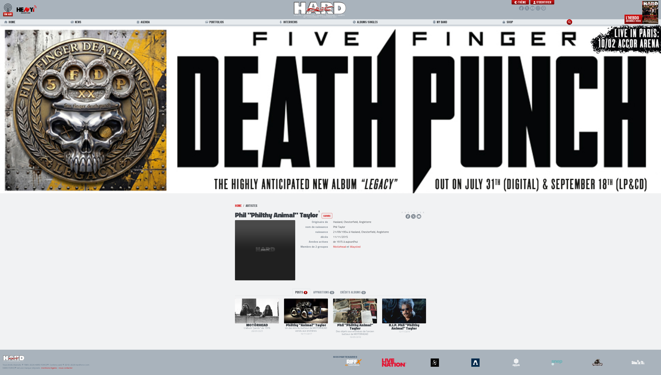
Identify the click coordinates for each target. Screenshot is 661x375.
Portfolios (216, 22)
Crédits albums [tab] (352, 292)
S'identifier (543, 2)
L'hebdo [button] (633, 19)
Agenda (145, 22)
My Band (442, 22)
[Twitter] (527, 8)
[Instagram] (538, 8)
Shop (510, 22)
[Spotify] (543, 8)
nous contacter (65, 367)
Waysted (355, 247)
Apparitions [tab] (323, 292)
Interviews (290, 22)
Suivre (327, 216)
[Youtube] (532, 8)
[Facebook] (521, 8)
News (78, 22)
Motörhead (339, 247)
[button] (520, 2)
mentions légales (49, 367)
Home (12, 22)
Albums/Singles (367, 22)
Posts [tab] (300, 292)
